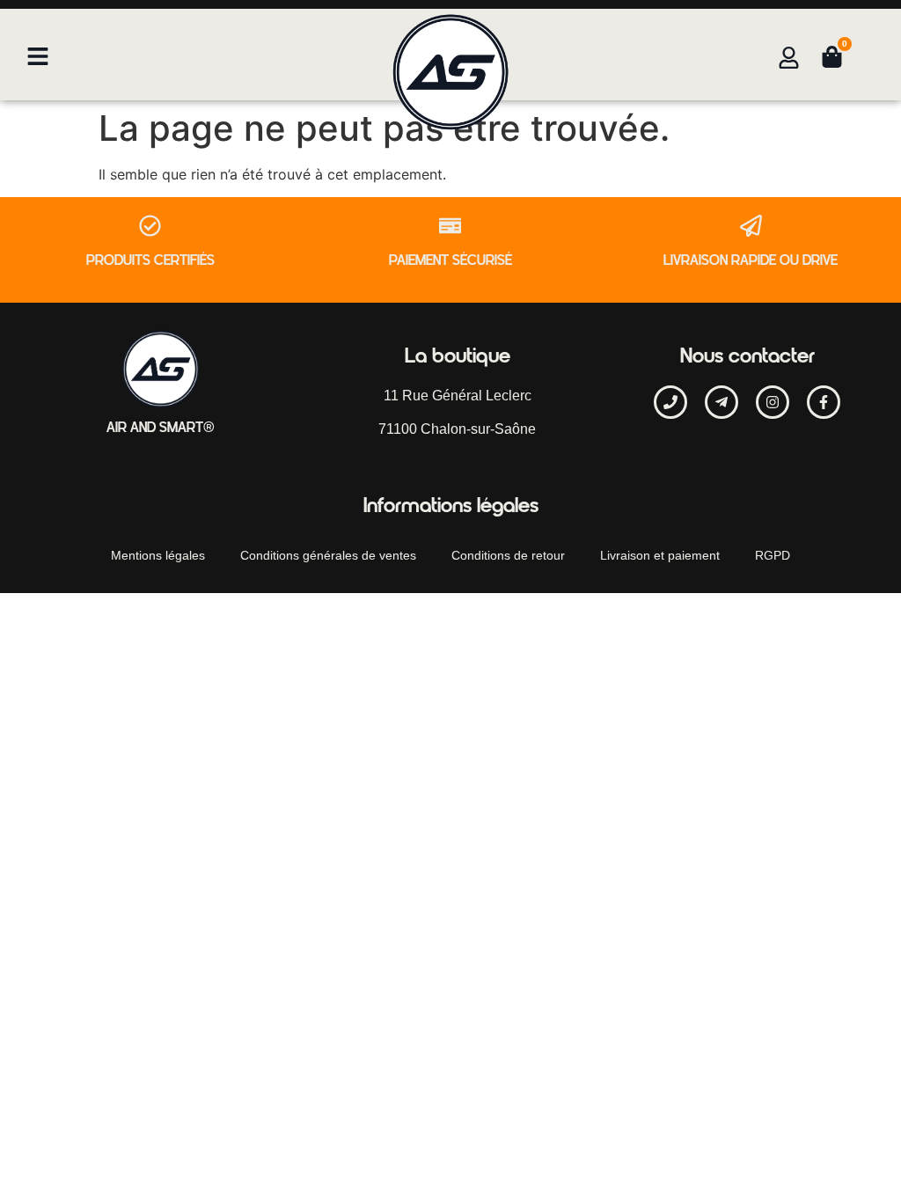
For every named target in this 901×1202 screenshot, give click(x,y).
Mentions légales (158, 555)
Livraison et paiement (660, 555)
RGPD (772, 555)
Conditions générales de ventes (328, 555)
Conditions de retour (508, 555)
